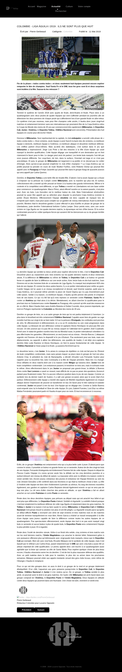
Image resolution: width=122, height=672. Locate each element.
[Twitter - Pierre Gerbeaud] (35, 597)
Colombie (67, 31)
